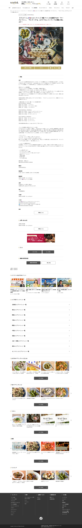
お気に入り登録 (27, 67)
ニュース (12, 512)
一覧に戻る (48, 262)
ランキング (13, 500)
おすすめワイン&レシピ (16, 7)
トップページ (64, 497)
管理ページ (52, 497)
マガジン (50, 7)
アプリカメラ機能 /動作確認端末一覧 (65, 512)
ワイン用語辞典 (34, 7)
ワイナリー (68, 7)
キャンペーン (13, 511)
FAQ (63, 500)
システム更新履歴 (65, 504)
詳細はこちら (41, 212)
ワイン (63, 7)
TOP (9, 7)
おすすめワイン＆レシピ (15, 502)
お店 (72, 7)
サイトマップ (64, 514)
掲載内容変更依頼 (33, 262)
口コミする (35, 251)
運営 (63, 507)
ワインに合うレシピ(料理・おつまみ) (29, 498)
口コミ (41, 67)
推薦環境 (63, 502)
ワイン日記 (13, 497)
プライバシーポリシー (66, 509)
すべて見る (41, 378)
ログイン (38, 497)
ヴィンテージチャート (43, 7)
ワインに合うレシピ (26, 7)
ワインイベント (57, 7)
